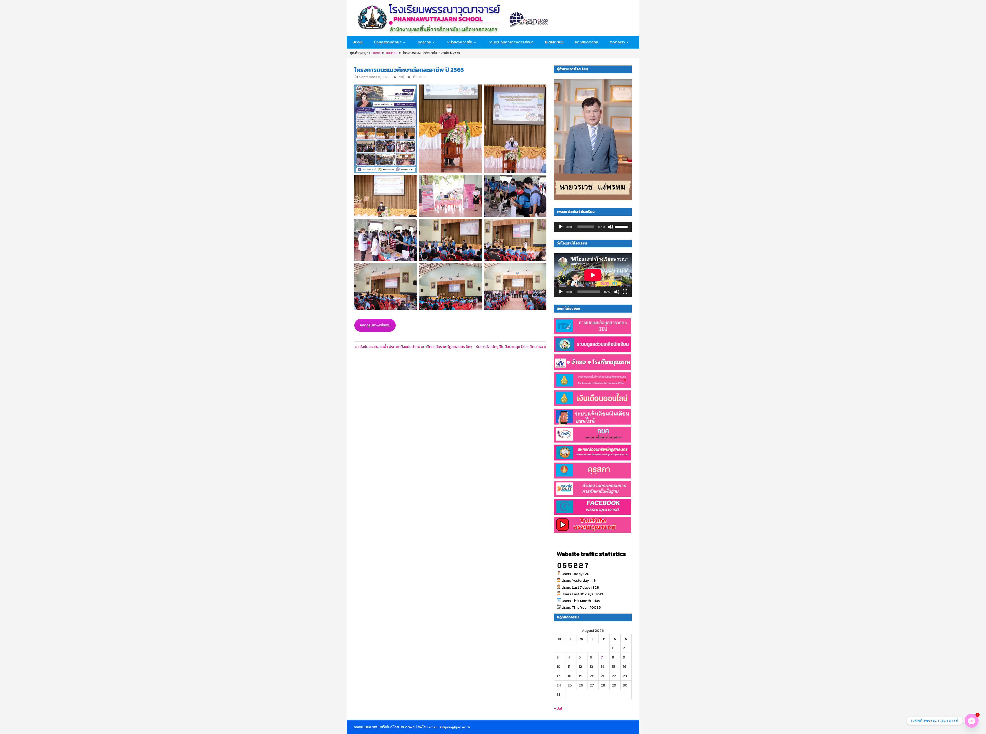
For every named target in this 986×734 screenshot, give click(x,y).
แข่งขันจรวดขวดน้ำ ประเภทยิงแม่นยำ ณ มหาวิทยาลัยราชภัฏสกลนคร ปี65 (414, 347)
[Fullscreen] (625, 291)
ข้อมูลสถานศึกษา (387, 42)
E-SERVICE (554, 42)
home (358, 42)
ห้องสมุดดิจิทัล (586, 42)
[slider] (622, 226)
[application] (593, 227)
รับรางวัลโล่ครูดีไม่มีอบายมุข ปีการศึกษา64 (509, 347)
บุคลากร (424, 42)
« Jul (558, 708)
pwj (401, 77)
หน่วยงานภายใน (459, 42)
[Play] (560, 226)
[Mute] (610, 226)
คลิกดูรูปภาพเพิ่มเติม (375, 325)
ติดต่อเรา (617, 42)
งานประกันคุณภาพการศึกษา (511, 42)
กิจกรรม (419, 77)
